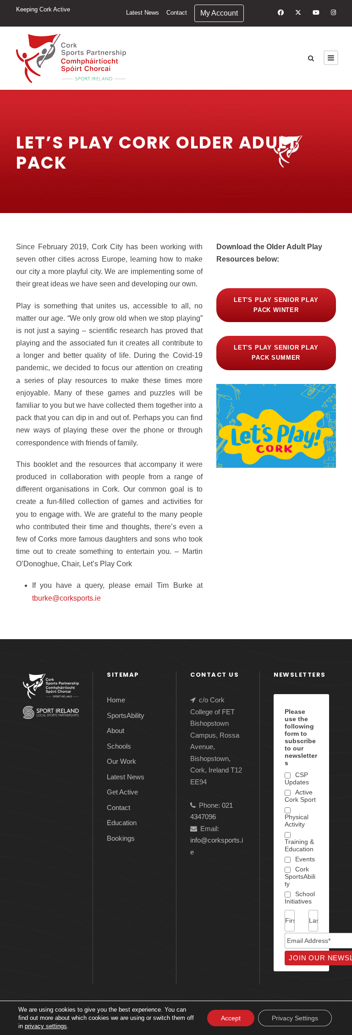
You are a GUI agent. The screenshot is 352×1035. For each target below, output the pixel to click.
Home (116, 700)
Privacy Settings (295, 1018)
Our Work (121, 761)
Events (305, 859)
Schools (119, 746)
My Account (219, 13)
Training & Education (299, 845)
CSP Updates (297, 778)
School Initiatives (300, 897)
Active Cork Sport (300, 796)
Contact (176, 12)
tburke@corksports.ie (66, 598)
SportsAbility (125, 715)
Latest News (142, 12)
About (115, 730)
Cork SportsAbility (300, 876)
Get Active (122, 792)
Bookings (121, 838)
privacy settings (46, 1026)
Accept (231, 1018)
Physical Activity (296, 820)
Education (122, 823)
